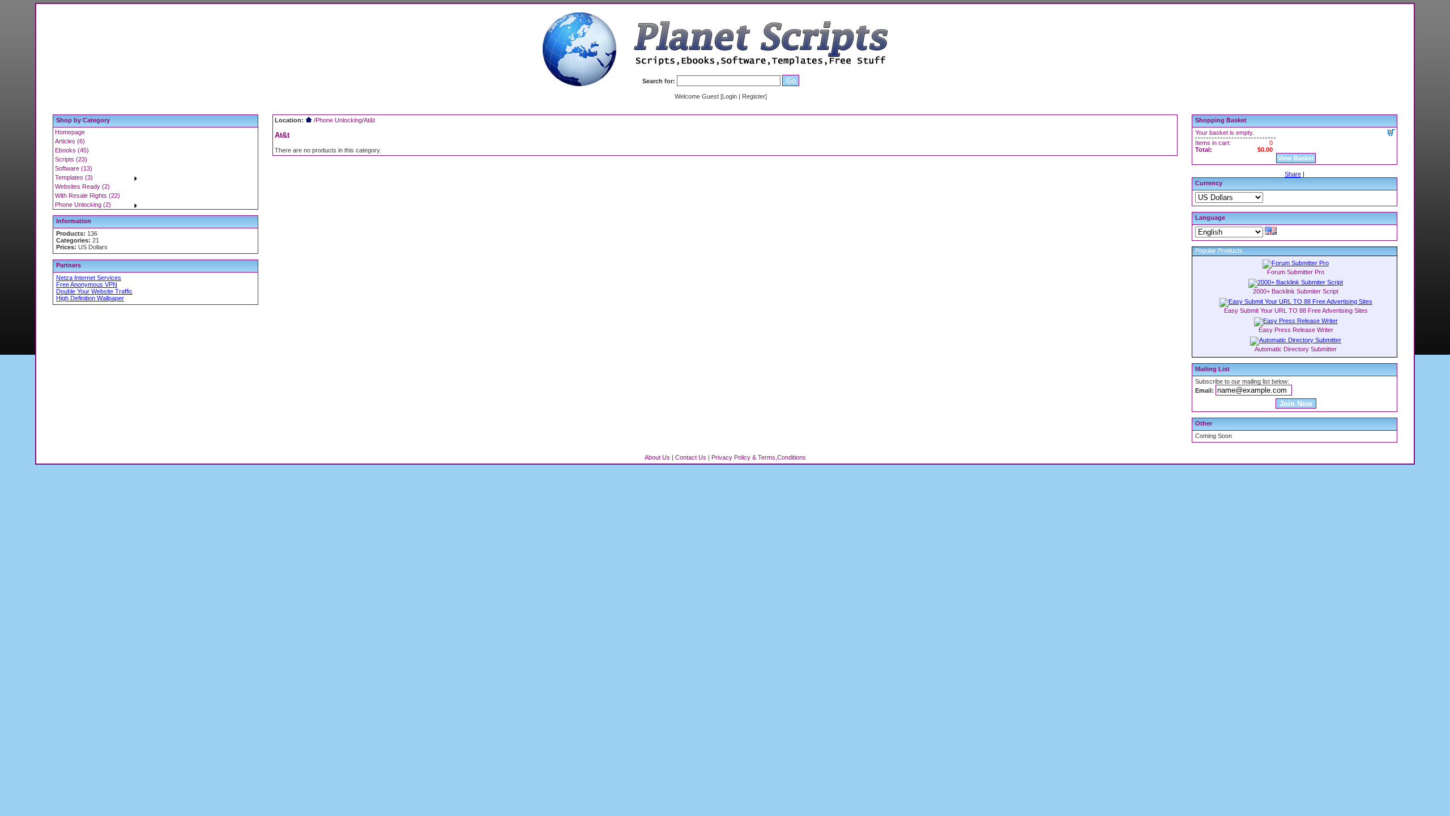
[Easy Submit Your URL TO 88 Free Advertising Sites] (1295, 301)
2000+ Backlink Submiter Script (1295, 291)
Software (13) (73, 168)
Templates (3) (74, 177)
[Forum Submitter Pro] (1296, 263)
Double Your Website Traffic (94, 291)
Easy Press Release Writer (1296, 329)
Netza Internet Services (88, 277)
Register (753, 96)
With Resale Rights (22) (87, 195)
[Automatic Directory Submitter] (1295, 340)
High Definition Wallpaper (90, 298)
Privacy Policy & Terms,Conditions (758, 457)
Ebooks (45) (72, 150)
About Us (657, 457)
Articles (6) (70, 141)
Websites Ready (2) (82, 186)
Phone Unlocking (338, 120)
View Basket (1296, 158)
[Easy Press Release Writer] (1296, 320)
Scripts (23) (71, 159)
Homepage (70, 132)
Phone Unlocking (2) (83, 204)
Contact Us (690, 457)
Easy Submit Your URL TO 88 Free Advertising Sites (1296, 310)
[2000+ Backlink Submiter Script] (1295, 282)
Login (729, 96)
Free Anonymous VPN (86, 284)
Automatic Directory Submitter (1296, 349)
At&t (369, 120)
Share (1293, 174)
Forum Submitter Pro (1295, 272)
